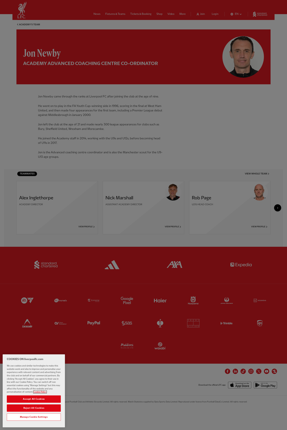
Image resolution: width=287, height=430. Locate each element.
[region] (34, 390)
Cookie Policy (40, 392)
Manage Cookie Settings (34, 417)
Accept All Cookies (34, 399)
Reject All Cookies (33, 408)
